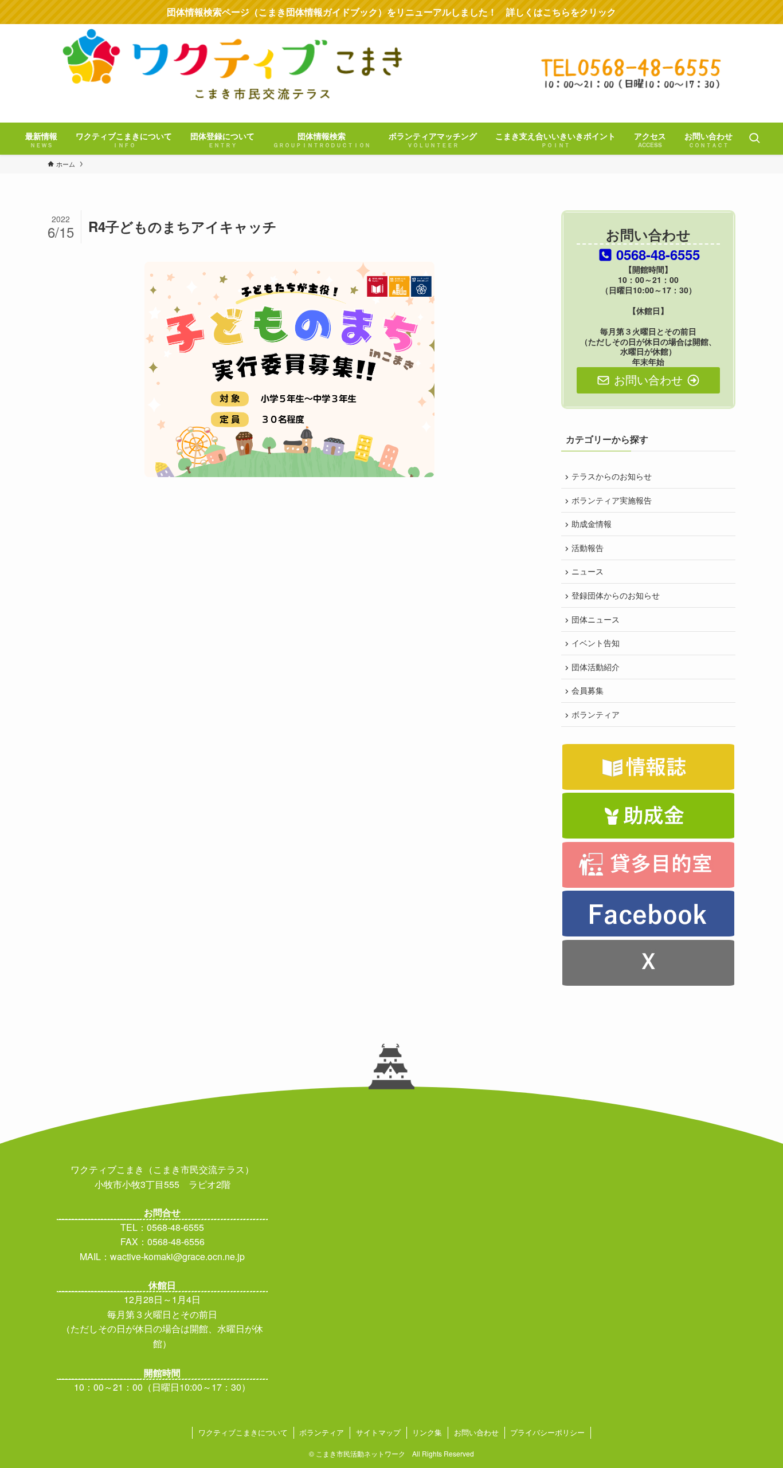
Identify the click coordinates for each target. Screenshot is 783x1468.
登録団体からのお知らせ (615, 595)
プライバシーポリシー (547, 1432)
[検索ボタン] (754, 139)
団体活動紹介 (595, 666)
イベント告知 (595, 642)
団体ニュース (595, 619)
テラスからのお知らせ (611, 476)
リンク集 (427, 1432)
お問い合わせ (476, 1432)
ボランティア (595, 714)
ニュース (587, 571)
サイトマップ (378, 1432)
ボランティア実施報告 (611, 500)
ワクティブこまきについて (243, 1432)
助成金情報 (591, 523)
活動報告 (587, 547)
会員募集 (587, 690)
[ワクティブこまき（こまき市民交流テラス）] (391, 72)
